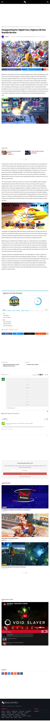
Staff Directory (14, 711)
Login (47, 374)
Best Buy (29, 715)
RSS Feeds (14, 712)
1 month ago (11, 540)
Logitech (10, 715)
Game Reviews (20, 36)
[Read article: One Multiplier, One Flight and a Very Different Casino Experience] (25, 496)
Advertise (3, 712)
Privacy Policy (28, 711)
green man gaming (10, 714)
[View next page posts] (26, 159)
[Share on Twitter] (43, 69)
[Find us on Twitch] (18, 673)
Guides (20, 717)
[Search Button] (47, 2)
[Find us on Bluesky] (9, 673)
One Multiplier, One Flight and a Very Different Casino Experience (16, 509)
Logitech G (17, 714)
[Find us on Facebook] (3, 673)
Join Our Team (21, 711)
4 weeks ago (5, 511)
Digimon (6, 329)
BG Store (26, 712)
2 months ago (5, 568)
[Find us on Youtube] (6, 673)
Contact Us (8, 711)
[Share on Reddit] (45, 69)
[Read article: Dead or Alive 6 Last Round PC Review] (4, 153)
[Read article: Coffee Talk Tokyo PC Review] (28, 153)
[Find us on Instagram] (12, 673)
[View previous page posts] (24, 159)
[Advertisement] (25, 15)
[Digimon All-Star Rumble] (14, 301)
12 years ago (13, 36)
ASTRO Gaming (4, 715)
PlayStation (11, 329)
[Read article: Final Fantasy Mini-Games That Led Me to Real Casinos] (25, 554)
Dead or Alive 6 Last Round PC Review (10, 538)
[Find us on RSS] (15, 673)
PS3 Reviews (25, 36)
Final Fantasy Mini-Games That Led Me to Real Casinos (14, 567)
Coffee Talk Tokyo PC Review (38, 151)
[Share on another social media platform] (47, 69)
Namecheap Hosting (17, 715)
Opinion (4, 507)
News (12, 717)
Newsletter (9, 712)
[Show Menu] (2, 2)
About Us (3, 711)
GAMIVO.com (23, 714)
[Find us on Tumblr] (21, 673)
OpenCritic (4, 714)
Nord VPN (24, 715)
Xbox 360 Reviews (32, 36)
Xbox (16, 329)
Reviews (7, 717)
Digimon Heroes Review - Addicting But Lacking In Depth (19, 423)
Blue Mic (3, 717)
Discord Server (20, 712)
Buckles (7, 36)
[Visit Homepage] (25, 2)
